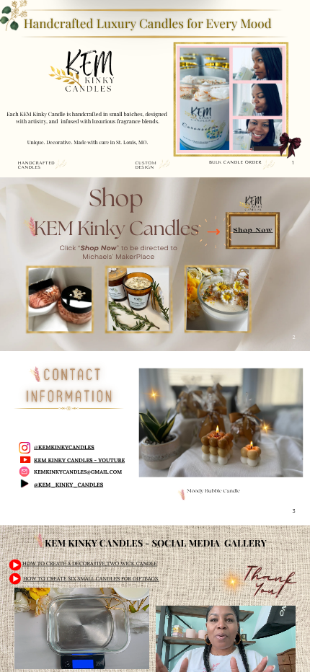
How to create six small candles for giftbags (90, 578)
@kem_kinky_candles (68, 484)
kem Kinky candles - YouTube (79, 460)
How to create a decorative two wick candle (89, 563)
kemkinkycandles (66, 447)
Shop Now (253, 230)
